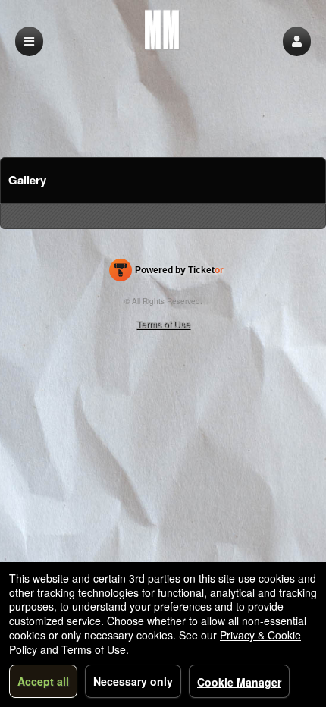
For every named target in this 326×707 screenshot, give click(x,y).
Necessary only (133, 681)
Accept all (43, 681)
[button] (297, 41)
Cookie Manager (239, 682)
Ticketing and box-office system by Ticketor (166, 273)
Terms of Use (163, 323)
